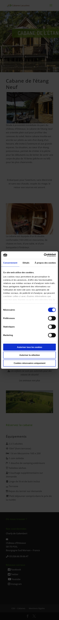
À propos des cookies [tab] (45, 262)
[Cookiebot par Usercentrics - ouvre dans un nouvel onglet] (44, 255)
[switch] (52, 318)
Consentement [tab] (10, 262)
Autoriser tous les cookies (29, 347)
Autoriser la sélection (29, 355)
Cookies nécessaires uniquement (29, 363)
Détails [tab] (26, 262)
